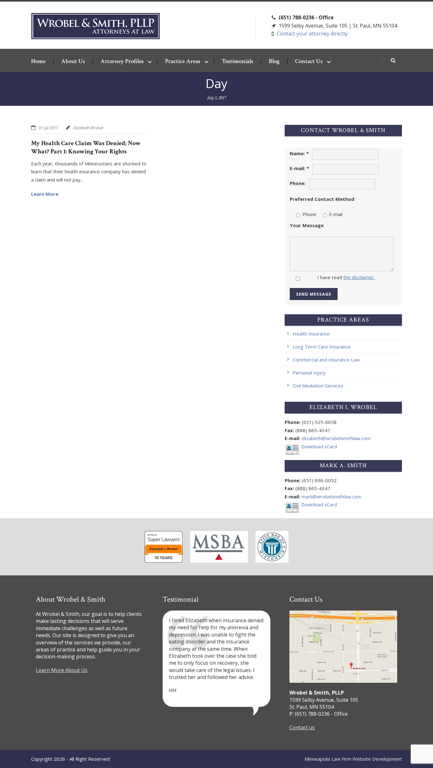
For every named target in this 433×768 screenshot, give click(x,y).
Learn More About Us (61, 670)
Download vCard (318, 446)
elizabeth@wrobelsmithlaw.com (336, 438)
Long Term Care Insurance (322, 346)
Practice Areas (182, 61)
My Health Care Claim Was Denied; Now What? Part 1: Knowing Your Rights (86, 147)
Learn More (44, 194)
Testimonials (237, 61)
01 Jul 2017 (48, 128)
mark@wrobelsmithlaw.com (331, 496)
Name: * (299, 153)
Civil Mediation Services (318, 385)
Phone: (298, 183)
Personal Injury (309, 372)
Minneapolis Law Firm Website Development (353, 759)
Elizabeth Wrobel (88, 128)
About (73, 61)
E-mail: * (299, 168)
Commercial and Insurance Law (326, 359)
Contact (309, 61)
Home (38, 61)
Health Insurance (311, 333)
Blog (274, 61)
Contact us (302, 727)
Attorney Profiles (122, 61)
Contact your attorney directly (312, 33)
